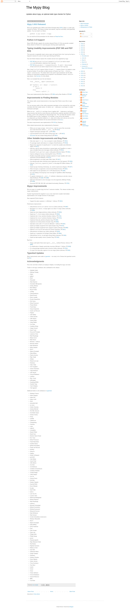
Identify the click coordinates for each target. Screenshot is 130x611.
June (83, 58)
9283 (64, 235)
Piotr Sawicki (85, 113)
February (84, 64)
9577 (37, 146)
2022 (82, 52)
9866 (31, 244)
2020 (82, 71)
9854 (58, 214)
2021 (82, 54)
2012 (82, 85)
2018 (82, 75)
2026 (82, 43)
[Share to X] (45, 585)
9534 (66, 143)
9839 (69, 246)
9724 (59, 216)
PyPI (61, 27)
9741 (60, 218)
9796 (33, 181)
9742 (54, 122)
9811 (62, 150)
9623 (63, 223)
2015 (82, 81)
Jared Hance (85, 100)
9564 (54, 94)
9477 (71, 167)
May (83, 60)
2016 (82, 79)
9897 (66, 206)
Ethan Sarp (85, 92)
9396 (64, 170)
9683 (53, 131)
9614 (58, 129)
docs (61, 119)
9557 (64, 229)
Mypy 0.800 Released (36, 24)
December (84, 56)
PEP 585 (32, 61)
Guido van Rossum (84, 95)
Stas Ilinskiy (85, 116)
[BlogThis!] (43, 585)
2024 (82, 48)
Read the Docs (59, 36)
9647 (70, 94)
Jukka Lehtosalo (84, 103)
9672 (63, 133)
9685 (57, 221)
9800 (66, 227)
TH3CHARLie (85, 119)
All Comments (84, 36)
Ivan (83, 97)
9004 (60, 233)
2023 (82, 50)
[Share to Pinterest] (49, 585)
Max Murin (84, 108)
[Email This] (42, 585)
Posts (82, 33)
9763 (68, 183)
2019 (82, 73)
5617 (59, 159)
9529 (58, 231)
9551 (68, 152)
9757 (33, 174)
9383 (42, 178)
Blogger (71, 606)
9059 (71, 161)
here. (30, 258)
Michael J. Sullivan (84, 111)
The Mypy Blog (38, 7)
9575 (62, 225)
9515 (66, 141)
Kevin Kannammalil (85, 106)
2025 (82, 45)
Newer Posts (31, 591)
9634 (68, 250)
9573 (59, 154)
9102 (31, 165)
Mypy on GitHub (84, 25)
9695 (56, 220)
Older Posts (72, 591)
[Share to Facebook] (47, 585)
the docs (38, 76)
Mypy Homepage (84, 23)
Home (51, 591)
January (84, 66)
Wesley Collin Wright (85, 125)
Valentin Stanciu (84, 122)
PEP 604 (32, 65)
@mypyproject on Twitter (86, 27)
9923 (56, 135)
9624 (61, 201)
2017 (82, 77)
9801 (60, 212)
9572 (49, 157)
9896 (33, 210)
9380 (47, 178)
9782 (66, 248)
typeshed (47, 256)
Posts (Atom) (37, 594)
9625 (66, 168)
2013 (82, 83)
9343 (57, 237)
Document (32, 135)
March (83, 62)
